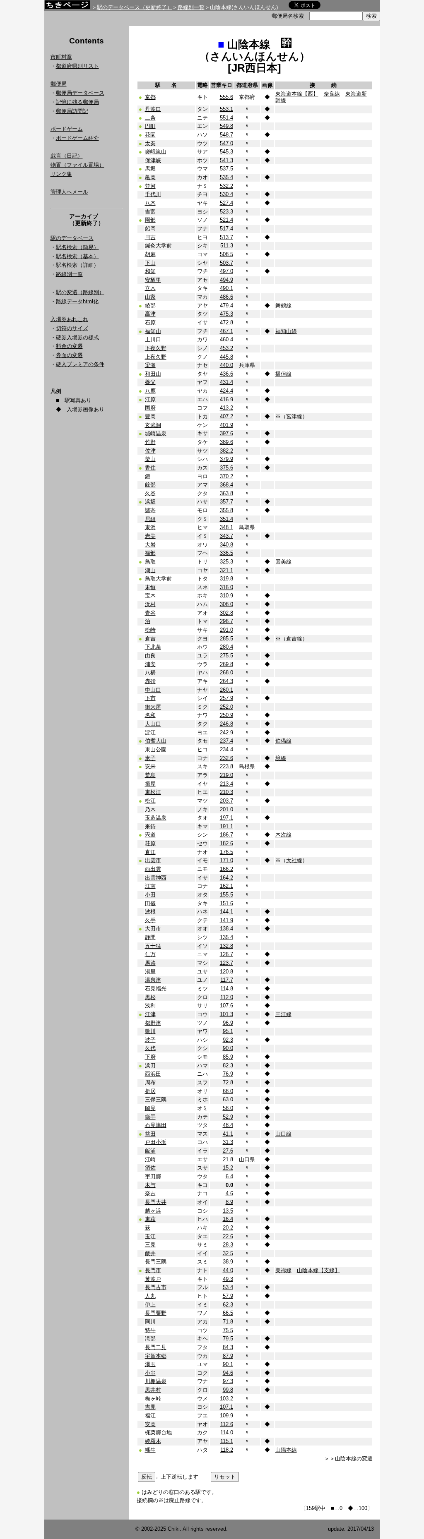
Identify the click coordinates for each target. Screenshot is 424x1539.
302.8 (226, 613)
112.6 (226, 1424)
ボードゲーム (67, 129)
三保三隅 (155, 1099)
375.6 (226, 468)
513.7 (226, 237)
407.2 (226, 416)
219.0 (226, 775)
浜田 (150, 1065)
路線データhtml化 (77, 301)
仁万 (150, 954)
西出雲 (153, 869)
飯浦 (150, 1151)
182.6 (226, 843)
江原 (150, 399)
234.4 (226, 749)
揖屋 (150, 784)
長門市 (153, 1270)
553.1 (226, 109)
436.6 (226, 374)
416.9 (226, 399)
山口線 (283, 1134)
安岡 (150, 1424)
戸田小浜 (155, 1142)
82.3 (228, 1065)
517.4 (226, 228)
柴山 (150, 459)
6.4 (229, 1176)
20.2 (228, 1228)
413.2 (226, 408)
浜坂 (150, 502)
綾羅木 (153, 1441)
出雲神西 (155, 878)
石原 (150, 322)
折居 (150, 1091)
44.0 (228, 1270)
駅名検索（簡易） (77, 247)
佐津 (150, 451)
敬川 (150, 1031)
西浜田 (153, 1074)
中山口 (153, 690)
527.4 (226, 203)
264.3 (226, 681)
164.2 (226, 878)
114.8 (226, 988)
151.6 (226, 903)
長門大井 (155, 1202)
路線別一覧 (191, 7)
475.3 (226, 314)
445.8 (226, 357)
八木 (150, 203)
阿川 (150, 1321)
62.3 (228, 1305)
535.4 (226, 177)
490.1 (226, 288)
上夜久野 (155, 357)
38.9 (228, 1262)
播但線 (283, 374)
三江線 (283, 1014)
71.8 (228, 1321)
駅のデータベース (72, 238)
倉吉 (150, 638)
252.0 (226, 707)
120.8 (226, 971)
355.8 (226, 510)
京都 (150, 97)
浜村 (150, 604)
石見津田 (155, 1125)
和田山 (153, 374)
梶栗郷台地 (158, 1432)
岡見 (150, 1108)
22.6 (228, 1236)
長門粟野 (155, 1313)
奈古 (150, 1193)
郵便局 (59, 84)
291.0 (226, 630)
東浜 (150, 527)
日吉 (150, 237)
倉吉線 (294, 638)
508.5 (226, 254)
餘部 (150, 485)
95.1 (228, 1031)
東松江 (153, 792)
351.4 (226, 519)
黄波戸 (153, 1279)
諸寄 (150, 510)
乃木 (150, 809)
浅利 (150, 1005)
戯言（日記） (67, 156)
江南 (150, 886)
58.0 (228, 1108)
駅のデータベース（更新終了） (134, 7)
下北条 (153, 647)
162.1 (226, 886)
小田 (150, 895)
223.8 (226, 766)
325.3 (226, 562)
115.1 (226, 1441)
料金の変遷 (69, 346)
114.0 (226, 1432)
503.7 (226, 263)
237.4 (226, 741)
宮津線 (294, 416)
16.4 (228, 1219)
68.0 (228, 1091)
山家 (150, 297)
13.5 (228, 1211)
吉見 (150, 1407)
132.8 (226, 946)
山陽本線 (286, 1450)
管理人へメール (69, 192)
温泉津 (153, 980)
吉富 (150, 212)
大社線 (294, 860)
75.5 (228, 1330)
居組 (150, 519)
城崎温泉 (155, 433)
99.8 (228, 1390)
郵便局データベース (80, 93)
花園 (150, 135)
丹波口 (153, 109)
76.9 (228, 1074)
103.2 (226, 1398)
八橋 (150, 672)
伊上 (150, 1305)
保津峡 (153, 160)
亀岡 (150, 177)
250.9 (226, 715)
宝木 (150, 595)
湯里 (150, 971)
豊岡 (150, 416)
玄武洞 (153, 425)
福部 (150, 553)
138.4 (226, 928)
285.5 (226, 638)
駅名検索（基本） (77, 256)
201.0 (226, 809)
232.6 (226, 758)
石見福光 (155, 988)
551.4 (226, 118)
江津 (150, 1014)
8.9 (229, 1202)
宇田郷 (153, 1176)
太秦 (150, 143)
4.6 (229, 1193)
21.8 (228, 1159)
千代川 (153, 194)
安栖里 (153, 280)
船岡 (150, 228)
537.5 (226, 168)
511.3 (226, 245)
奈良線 (332, 94)
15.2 (228, 1168)
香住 (150, 468)
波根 (150, 912)
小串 (150, 1373)
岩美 (150, 536)
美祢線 (283, 1270)
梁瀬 (150, 365)
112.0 (226, 997)
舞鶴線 (283, 305)
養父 (150, 382)
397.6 (226, 433)
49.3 (228, 1279)
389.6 (226, 442)
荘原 (150, 843)
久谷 (150, 493)
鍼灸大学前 (158, 245)
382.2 (226, 451)
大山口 (153, 724)
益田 (150, 1134)
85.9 (228, 1057)
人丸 (150, 1296)
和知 (150, 271)
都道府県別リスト (77, 66)
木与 (150, 1185)
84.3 (228, 1347)
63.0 (228, 1099)
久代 (150, 1048)
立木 (150, 288)
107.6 (226, 1005)
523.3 (226, 212)
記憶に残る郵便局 (77, 102)
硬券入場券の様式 (77, 337)
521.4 (226, 220)
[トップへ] (67, 7)
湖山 (150, 570)
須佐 (150, 1168)
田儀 (150, 903)
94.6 (228, 1373)
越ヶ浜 (153, 1211)
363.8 (226, 493)
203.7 (226, 801)
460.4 (226, 339)
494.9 (226, 280)
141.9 (226, 920)
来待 (150, 826)
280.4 (226, 647)
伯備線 (283, 741)
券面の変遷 (69, 355)
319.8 (226, 578)
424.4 (226, 391)
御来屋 (153, 707)
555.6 (226, 97)
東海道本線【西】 (296, 94)
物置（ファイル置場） (77, 165)
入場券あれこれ (69, 319)
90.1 (228, 1364)
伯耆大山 (155, 741)
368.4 (226, 485)
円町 (150, 126)
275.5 (226, 655)
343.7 (226, 536)
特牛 (150, 1330)
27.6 (228, 1151)
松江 (150, 801)
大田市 (153, 928)
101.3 (226, 1014)
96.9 (228, 1023)
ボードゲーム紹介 (77, 138)
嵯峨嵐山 (155, 152)
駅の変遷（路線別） (80, 292)
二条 (150, 118)
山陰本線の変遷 (354, 1458)
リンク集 (61, 174)
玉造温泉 (155, 818)
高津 (150, 314)
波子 (150, 1040)
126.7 (226, 954)
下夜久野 (155, 348)
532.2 (226, 186)
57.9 (228, 1296)
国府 (150, 408)
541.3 (226, 160)
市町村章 (61, 57)
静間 (150, 937)
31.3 (228, 1142)
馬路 (150, 963)
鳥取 (150, 562)
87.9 (228, 1356)
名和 (150, 715)
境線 (280, 758)
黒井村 (153, 1390)
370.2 (226, 476)
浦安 (150, 664)
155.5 (226, 895)
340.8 (226, 545)
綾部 (150, 305)
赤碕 (150, 681)
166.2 (226, 869)
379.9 (226, 459)
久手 (150, 920)
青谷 (150, 613)
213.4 (226, 784)
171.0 (226, 860)
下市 (150, 698)
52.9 (228, 1117)
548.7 (226, 135)
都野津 (153, 1023)
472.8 (226, 322)
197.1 (226, 818)
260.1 (226, 690)
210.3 (226, 792)
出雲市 (153, 860)
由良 (150, 655)
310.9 (226, 595)
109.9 (226, 1415)
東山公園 (155, 749)
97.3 (228, 1381)
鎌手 (150, 1117)
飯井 (150, 1253)
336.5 (226, 553)
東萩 (150, 1219)
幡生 (150, 1450)
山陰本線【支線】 (318, 1270)
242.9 (226, 732)
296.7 (226, 621)
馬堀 (150, 168)
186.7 (226, 835)
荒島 (150, 775)
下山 (150, 263)
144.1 (226, 912)
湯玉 (150, 1364)
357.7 (226, 502)
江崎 (150, 1159)
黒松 (150, 997)
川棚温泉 (155, 1381)
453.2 (226, 348)
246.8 (226, 724)
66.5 (228, 1313)
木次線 (283, 835)
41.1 (228, 1134)
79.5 (228, 1338)
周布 (150, 1082)
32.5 (228, 1253)
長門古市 (155, 1287)
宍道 (150, 835)
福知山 (153, 331)
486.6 (226, 297)
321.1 (226, 570)
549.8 (226, 126)
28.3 (228, 1245)
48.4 (228, 1125)
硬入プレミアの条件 (80, 364)
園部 (150, 220)
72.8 (228, 1082)
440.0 (226, 365)
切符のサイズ (72, 328)
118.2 (226, 1450)
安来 (150, 766)
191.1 (226, 826)
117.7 (226, 980)
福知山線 (286, 331)
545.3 (226, 152)
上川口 (153, 339)
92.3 (228, 1040)
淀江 (150, 732)
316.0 (226, 587)
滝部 (150, 1338)
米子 (150, 758)
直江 (150, 852)
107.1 (226, 1407)
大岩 (150, 545)
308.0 (226, 604)
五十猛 (153, 946)
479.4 (226, 305)
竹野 (150, 442)
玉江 (150, 1236)
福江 (150, 1415)
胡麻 (150, 254)
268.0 (226, 672)
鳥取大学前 (158, 578)
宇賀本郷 (155, 1356)
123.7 (226, 963)
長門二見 (155, 1347)
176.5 (226, 852)
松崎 (150, 630)
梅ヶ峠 (153, 1398)
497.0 (226, 271)
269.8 (226, 664)
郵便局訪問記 (72, 111)
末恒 (150, 587)
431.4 (226, 382)
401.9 (226, 425)
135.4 (226, 937)
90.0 (228, 1048)
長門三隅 (155, 1262)
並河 (150, 186)
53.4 (228, 1287)
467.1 (226, 331)
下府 (150, 1057)
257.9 (226, 698)
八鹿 (150, 391)
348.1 (226, 527)
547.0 (226, 143)
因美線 (283, 562)
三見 (150, 1245)
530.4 (226, 194)
